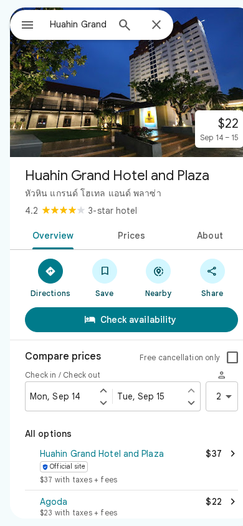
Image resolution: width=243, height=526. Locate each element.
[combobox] (78, 24)
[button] (131, 467)
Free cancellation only (180, 357)
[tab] (51, 234)
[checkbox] (232, 357)
